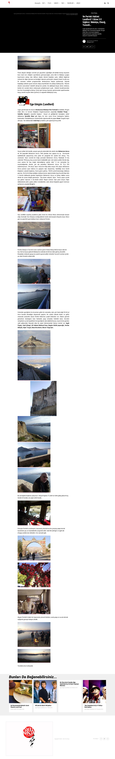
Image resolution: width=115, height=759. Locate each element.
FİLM (49, 3)
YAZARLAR (70, 3)
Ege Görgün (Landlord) (92, 40)
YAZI (62, 3)
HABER (56, 3)
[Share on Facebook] (84, 46)
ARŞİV (78, 3)
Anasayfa (37, 3)
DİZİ (43, 3)
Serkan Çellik (13, 709)
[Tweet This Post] (87, 46)
